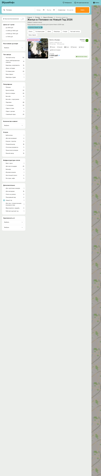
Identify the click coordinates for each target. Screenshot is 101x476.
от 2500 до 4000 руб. (12, 30)
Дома (49, 31)
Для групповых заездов (15, 188)
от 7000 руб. (9, 36)
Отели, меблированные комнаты (15, 61)
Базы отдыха (15, 74)
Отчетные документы (15, 147)
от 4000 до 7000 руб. (12, 33)
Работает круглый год (15, 211)
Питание (15, 87)
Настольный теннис (15, 175)
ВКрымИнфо (8, 2)
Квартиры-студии (15, 77)
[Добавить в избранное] (46, 40)
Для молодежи (15, 191)
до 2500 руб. (9, 27)
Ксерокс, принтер (15, 141)
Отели (30, 31)
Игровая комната (15, 172)
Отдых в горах (15, 108)
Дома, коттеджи (15, 68)
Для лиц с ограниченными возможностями (15, 204)
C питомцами (15, 105)
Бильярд (15, 169)
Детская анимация (15, 138)
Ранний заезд (15, 153)
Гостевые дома (15, 71)
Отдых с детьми (15, 111)
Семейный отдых (15, 114)
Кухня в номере (15, 93)
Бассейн (15, 96)
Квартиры (57, 31)
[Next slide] (46, 48)
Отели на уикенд (15, 194)
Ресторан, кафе (15, 178)
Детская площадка (15, 166)
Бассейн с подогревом (15, 99)
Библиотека (15, 135)
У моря (65, 31)
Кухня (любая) (15, 90)
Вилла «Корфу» (54, 40)
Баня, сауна (15, 163)
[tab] (35, 57)
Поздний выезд (15, 144)
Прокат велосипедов (15, 150)
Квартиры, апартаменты (15, 65)
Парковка (15, 102)
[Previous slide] (30, 48)
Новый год (15, 200)
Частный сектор (15, 57)
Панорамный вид (15, 197)
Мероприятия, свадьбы (15, 208)
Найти (82, 10)
